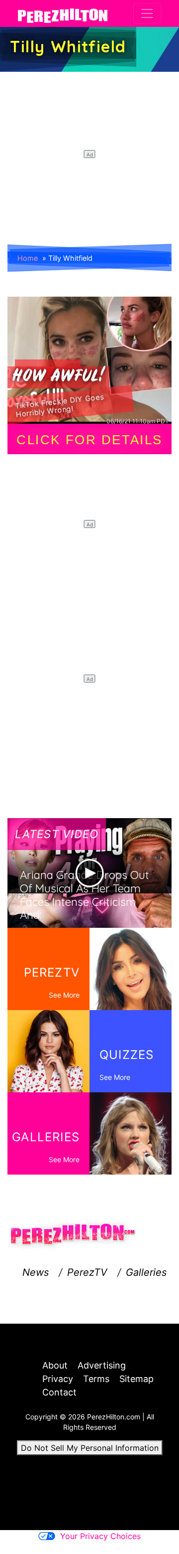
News (35, 1272)
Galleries (146, 1272)
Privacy (57, 1379)
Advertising (102, 1365)
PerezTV (87, 1272)
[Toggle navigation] (147, 13)
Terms (96, 1379)
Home (27, 258)
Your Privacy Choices (100, 1536)
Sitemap (136, 1379)
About (55, 1365)
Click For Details (89, 440)
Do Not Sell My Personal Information (90, 1448)
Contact (59, 1392)
